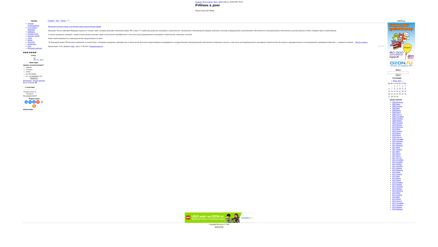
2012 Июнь (396, 178)
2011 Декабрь (397, 166)
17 (400, 91)
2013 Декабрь (397, 205)
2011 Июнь (396, 154)
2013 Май (396, 197)
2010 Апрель (397, 131)
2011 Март (396, 147)
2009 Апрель (397, 106)
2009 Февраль (397, 102)
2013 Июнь (396, 199)
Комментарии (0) (96, 46)
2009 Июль (396, 112)
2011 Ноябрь (397, 164)
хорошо (29, 67)
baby (73, 46)
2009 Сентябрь (398, 117)
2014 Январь (397, 207)
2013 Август (397, 201)
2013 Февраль (397, 191)
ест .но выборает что (34, 76)
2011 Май (396, 152)
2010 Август (397, 137)
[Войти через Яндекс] (38, 102)
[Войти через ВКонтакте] (30, 102)
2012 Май (396, 176)
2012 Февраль (397, 170)
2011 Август (397, 158)
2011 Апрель (397, 149)
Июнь (63, 21)
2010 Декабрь (397, 141)
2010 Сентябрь (398, 139)
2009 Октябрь (397, 119)
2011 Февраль (397, 145)
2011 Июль (396, 156)
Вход (216, 2)
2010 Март (396, 129)
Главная (198, 2)
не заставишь (31, 74)
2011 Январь (397, 143)
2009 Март (396, 104)
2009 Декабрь (397, 123)
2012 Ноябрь (397, 184)
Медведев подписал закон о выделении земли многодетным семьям (74, 26)
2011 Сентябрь (397, 160)
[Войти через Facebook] (34, 102)
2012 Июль (396, 180)
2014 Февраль (397, 209)
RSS (220, 2)
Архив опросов (39, 81)
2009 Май (396, 108)
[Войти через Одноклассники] (34, 106)
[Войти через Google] (42, 102)
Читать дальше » (361, 42)
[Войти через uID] (26, 102)
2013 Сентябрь (398, 203)
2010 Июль (396, 135)
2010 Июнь (396, 133)
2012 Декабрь (397, 187)
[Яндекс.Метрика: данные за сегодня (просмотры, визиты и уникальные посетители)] (39, 58)
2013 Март (396, 193)
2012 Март (396, 172)
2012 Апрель (397, 174)
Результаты (27, 81)
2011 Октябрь (397, 162)
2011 (57, 21)
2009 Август (397, 114)
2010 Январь (397, 125)
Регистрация (207, 2)
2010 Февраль (397, 127)
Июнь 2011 (397, 81)
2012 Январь (397, 168)
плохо (28, 72)
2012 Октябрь (397, 182)
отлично (29, 69)
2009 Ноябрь (397, 121)
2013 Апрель (397, 195)
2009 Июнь (396, 110)
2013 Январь (397, 189)
